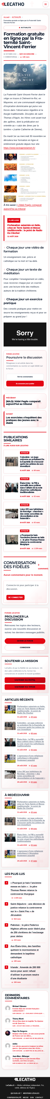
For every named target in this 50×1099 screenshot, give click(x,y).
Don (32, 1097)
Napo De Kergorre (26, 54)
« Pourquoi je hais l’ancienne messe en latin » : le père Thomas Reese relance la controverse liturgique (26, 888)
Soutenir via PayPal (25, 680)
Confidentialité (14, 1097)
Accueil (6, 17)
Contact (39, 1097)
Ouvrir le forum (25, 641)
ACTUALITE (16, 17)
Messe (26, 1097)
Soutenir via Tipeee (25, 687)
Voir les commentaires (25, 377)
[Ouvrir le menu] (45, 4)
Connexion (25, 647)
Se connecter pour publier (25, 383)
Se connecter (15, 597)
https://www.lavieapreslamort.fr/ (19, 148)
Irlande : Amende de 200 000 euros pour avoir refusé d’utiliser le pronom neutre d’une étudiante (25, 973)
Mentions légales (31, 1093)
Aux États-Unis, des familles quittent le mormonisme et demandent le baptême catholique (26, 951)
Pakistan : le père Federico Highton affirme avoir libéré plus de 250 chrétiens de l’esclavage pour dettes (28, 930)
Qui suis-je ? (16, 1093)
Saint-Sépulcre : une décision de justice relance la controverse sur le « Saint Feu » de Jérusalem (28, 909)
